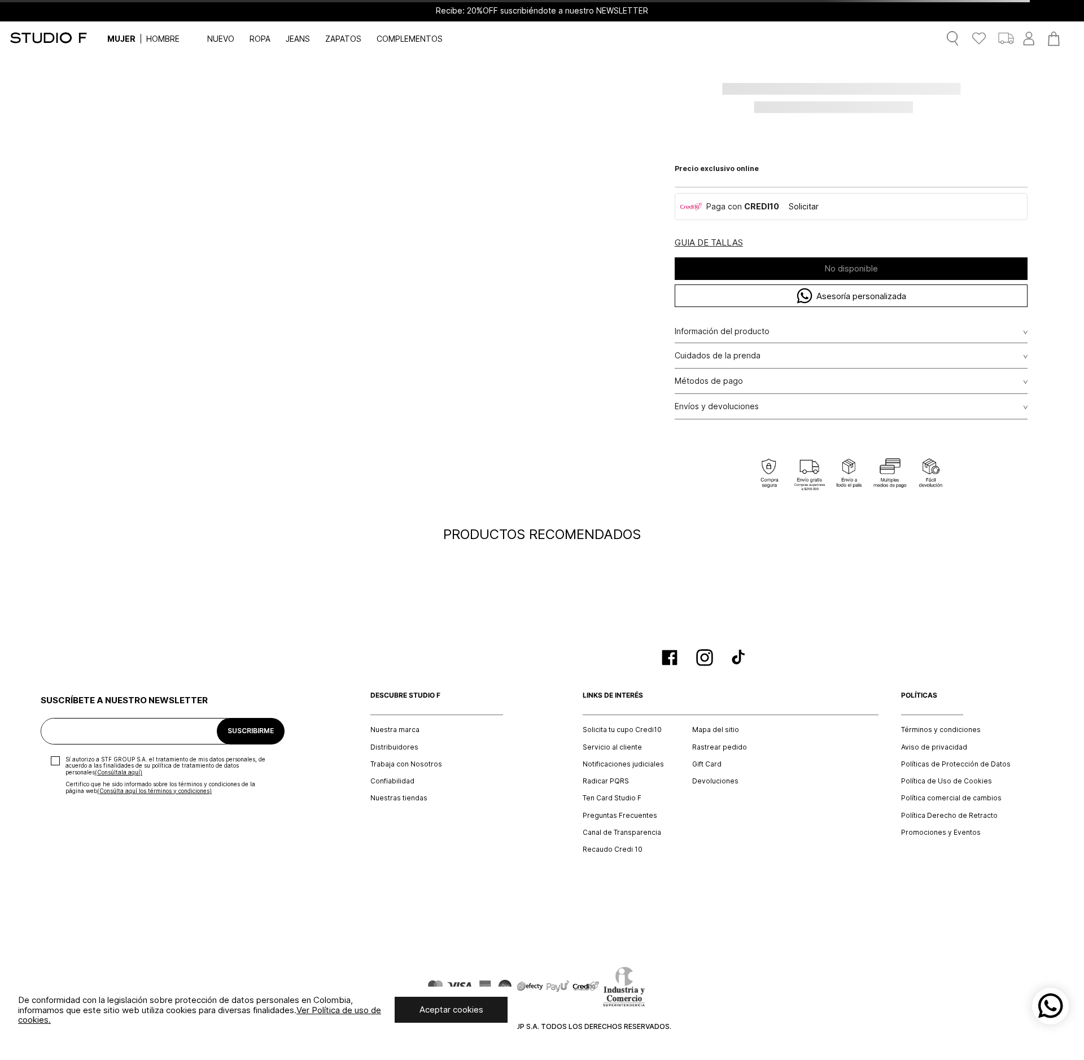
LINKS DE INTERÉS (613, 695)
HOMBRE (163, 38)
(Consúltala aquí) (118, 772)
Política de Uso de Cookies (946, 781)
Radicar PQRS (606, 781)
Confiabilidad (392, 781)
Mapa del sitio (715, 730)
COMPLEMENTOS (410, 38)
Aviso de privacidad (934, 747)
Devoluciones (715, 781)
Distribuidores (394, 747)
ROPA (260, 38)
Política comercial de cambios (951, 798)
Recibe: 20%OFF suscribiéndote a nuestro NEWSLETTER (542, 10)
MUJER (121, 38)
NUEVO (220, 38)
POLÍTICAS (919, 695)
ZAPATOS (343, 38)
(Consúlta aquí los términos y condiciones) (154, 790)
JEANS (298, 38)
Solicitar (804, 206)
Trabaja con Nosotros (406, 764)
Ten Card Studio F (612, 798)
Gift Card (707, 764)
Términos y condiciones (941, 730)
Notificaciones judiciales (623, 764)
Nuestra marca (394, 730)
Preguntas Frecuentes (620, 816)
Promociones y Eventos (941, 832)
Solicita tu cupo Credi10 (622, 730)
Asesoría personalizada (861, 296)
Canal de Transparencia (622, 832)
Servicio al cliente (612, 747)
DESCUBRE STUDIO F (405, 695)
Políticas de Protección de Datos (956, 764)
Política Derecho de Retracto (949, 816)
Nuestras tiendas (398, 798)
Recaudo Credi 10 (612, 849)
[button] (709, 243)
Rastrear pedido (719, 747)
